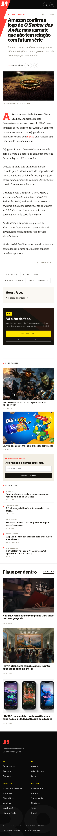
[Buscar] (45, 4)
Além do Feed (37, 771)
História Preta (9, 813)
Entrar (34, 776)
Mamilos (7, 803)
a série (30, 136)
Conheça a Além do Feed (29, 340)
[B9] (5, 3)
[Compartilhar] (35, 65)
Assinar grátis (28, 475)
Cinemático (8, 798)
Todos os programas (12, 788)
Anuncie (7, 776)
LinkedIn (27, 831)
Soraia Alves (17, 65)
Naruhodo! (8, 808)
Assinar (34, 766)
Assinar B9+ (29, 333)
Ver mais (48, 571)
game (36, 274)
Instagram (7, 831)
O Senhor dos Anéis (14, 280)
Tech (33, 808)
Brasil (34, 813)
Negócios (35, 803)
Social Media (37, 798)
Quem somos (9, 766)
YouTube (36, 831)
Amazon (26, 274)
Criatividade (18, 14)
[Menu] (51, 4)
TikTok (17, 831)
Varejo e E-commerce (39, 280)
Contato (7, 771)
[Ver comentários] (28, 65)
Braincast (7, 793)
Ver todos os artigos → (17, 297)
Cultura (34, 793)
